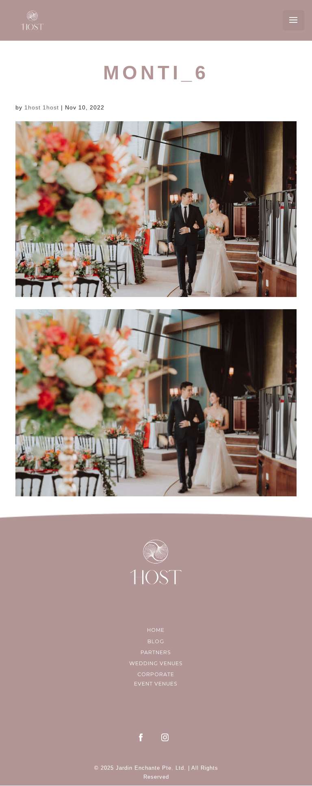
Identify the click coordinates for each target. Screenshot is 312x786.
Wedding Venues (156, 663)
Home (156, 630)
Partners (156, 652)
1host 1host (41, 107)
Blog (155, 641)
